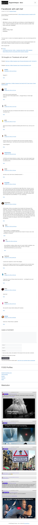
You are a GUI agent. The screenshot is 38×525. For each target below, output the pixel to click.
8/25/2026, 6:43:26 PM (13, 394)
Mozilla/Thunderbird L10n (6, 372)
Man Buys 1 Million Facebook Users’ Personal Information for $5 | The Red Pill (21, 61)
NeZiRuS (6, 69)
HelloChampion (7, 152)
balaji (5, 88)
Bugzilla (3, 376)
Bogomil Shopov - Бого (16, 2)
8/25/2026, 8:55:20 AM (15, 477)
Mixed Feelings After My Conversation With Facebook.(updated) (15, 51)
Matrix (2, 379)
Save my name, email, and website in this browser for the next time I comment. (18, 352)
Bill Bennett (5, 483)
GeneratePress (26, 523)
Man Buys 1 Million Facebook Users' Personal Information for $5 (18, 65)
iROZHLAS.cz (6, 394)
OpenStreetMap (4, 374)
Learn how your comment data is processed (26, 360)
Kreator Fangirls (6, 492)
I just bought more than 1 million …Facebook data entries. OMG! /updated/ (17, 50)
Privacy (4, 48)
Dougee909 (6, 182)
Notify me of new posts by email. (8, 355)
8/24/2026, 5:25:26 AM (12, 483)
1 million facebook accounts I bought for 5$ (26, 14)
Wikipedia (3, 377)
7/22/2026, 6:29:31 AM (13, 492)
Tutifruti (6, 316)
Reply (4, 77)
